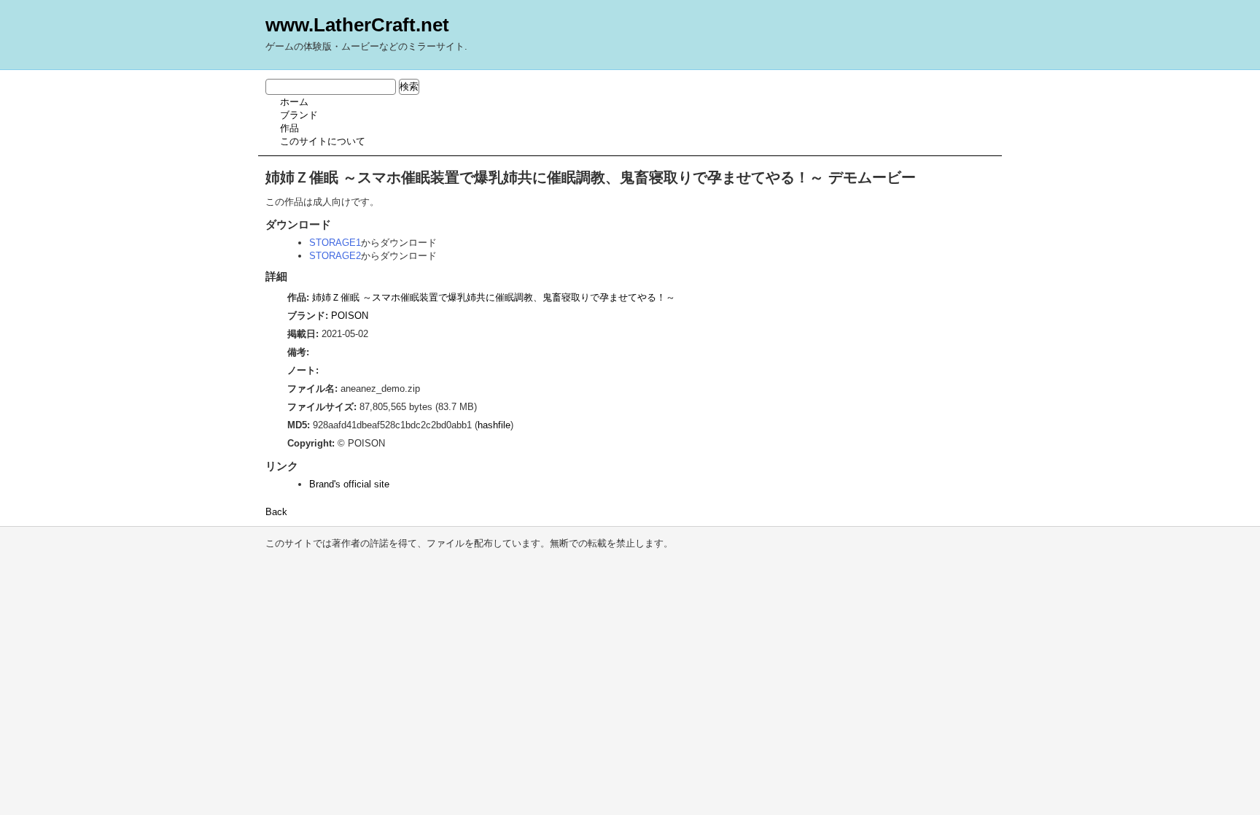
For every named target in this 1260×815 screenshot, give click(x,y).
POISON (349, 315)
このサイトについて (322, 141)
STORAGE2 (335, 255)
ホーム (294, 101)
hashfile (494, 425)
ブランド (299, 114)
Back (276, 511)
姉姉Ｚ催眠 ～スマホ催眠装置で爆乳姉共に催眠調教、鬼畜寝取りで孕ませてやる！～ (493, 297)
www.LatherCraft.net (357, 25)
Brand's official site (349, 484)
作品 (289, 128)
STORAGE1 (335, 242)
